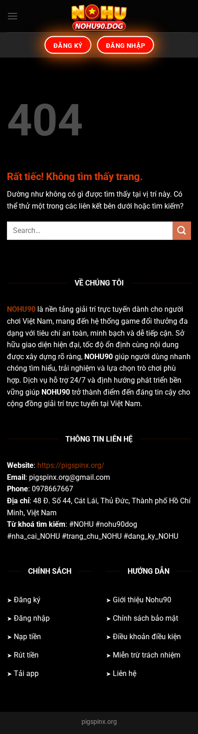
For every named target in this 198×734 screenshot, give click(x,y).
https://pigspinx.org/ (71, 465)
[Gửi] (182, 230)
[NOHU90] (99, 16)
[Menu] (12, 16)
